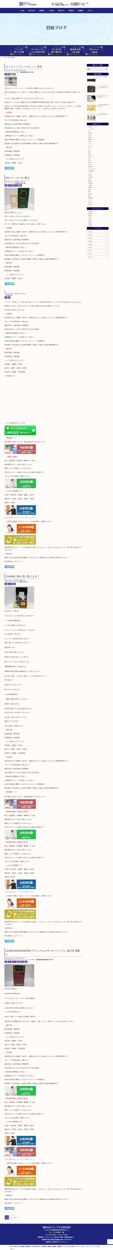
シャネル (10, 584)
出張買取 (49, 1246)
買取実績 (28, 1246)
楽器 (89, 189)
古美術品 (90, 177)
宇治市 (90, 217)
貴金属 (90, 133)
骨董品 (90, 175)
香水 (9, 74)
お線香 (90, 185)
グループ (90, 10)
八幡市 (90, 226)
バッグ (90, 143)
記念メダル (91, 156)
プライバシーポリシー (81, 1246)
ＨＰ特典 (51, 10)
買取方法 (71, 10)
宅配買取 (54, 1246)
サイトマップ (90, 1246)
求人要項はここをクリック (13, 561)
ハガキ (90, 173)
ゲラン (9, 961)
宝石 (89, 135)
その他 (90, 202)
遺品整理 (59, 1246)
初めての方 (32, 10)
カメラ (90, 150)
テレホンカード (92, 168)
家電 (89, 179)
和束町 (90, 222)
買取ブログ (61, 10)
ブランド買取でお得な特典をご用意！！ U (103, 105)
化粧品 (22, 961)
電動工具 (90, 183)
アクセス (64, 1246)
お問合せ (73, 1246)
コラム (90, 206)
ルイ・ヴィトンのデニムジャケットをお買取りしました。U (103, 87)
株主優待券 (91, 170)
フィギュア (91, 129)
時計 (89, 147)
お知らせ (90, 204)
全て (6, 74)
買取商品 (41, 10)
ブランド (10, 185)
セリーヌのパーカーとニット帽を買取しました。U (103, 96)
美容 (26, 961)
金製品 (90, 137)
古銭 (89, 158)
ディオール (15, 185)
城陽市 (90, 213)
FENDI (90, 127)
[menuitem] (22, 10)
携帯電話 (90, 198)
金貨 (89, 154)
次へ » (16, 1217)
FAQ (69, 1246)
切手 (89, 160)
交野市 (90, 219)
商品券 (90, 162)
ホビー (90, 200)
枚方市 (90, 215)
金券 (89, 164)
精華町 (90, 224)
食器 (89, 152)
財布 (89, 141)
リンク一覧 (96, 1246)
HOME (22, 10)
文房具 (90, 187)
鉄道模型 (90, 166)
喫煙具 (90, 181)
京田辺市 (14, 74)
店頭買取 (44, 1246)
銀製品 (90, 139)
